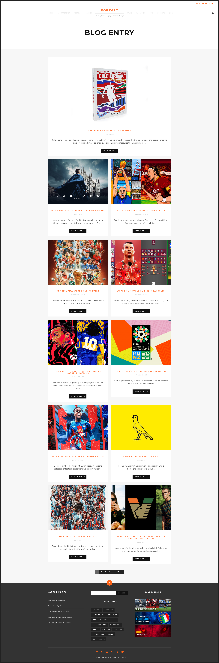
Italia (114, 619)
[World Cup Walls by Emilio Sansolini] (138, 262)
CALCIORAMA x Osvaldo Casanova (109, 130)
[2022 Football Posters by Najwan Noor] (74, 428)
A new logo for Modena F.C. (141, 456)
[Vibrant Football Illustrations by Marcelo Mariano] (74, 342)
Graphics (112, 615)
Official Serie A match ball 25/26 (58, 611)
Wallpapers (99, 639)
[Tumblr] (209, 3)
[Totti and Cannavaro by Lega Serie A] (138, 182)
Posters (118, 629)
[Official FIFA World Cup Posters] (74, 262)
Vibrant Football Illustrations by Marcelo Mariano (78, 372)
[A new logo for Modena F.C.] (138, 428)
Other (96, 629)
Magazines (115, 624)
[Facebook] (199, 3)
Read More (108, 150)
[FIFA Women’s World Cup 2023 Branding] (138, 342)
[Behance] (196, 3)
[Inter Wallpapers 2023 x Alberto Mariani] (74, 182)
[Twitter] (212, 3)
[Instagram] (203, 3)
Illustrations (100, 619)
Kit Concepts (99, 624)
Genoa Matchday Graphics (56, 606)
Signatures (98, 634)
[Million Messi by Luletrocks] (74, 508)
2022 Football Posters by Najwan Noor (78, 456)
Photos (106, 629)
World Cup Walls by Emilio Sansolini (141, 291)
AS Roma (97, 610)
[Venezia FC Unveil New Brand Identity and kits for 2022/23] (138, 508)
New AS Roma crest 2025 (56, 600)
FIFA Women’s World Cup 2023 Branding (141, 371)
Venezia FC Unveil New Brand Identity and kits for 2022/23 (141, 538)
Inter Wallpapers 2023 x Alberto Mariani (78, 211)
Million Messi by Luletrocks (77, 537)
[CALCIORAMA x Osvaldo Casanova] (106, 91)
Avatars (109, 610)
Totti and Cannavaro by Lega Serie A (141, 211)
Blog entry (98, 615)
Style (110, 634)
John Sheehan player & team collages (60, 617)
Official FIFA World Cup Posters (77, 291)
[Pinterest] (206, 3)
